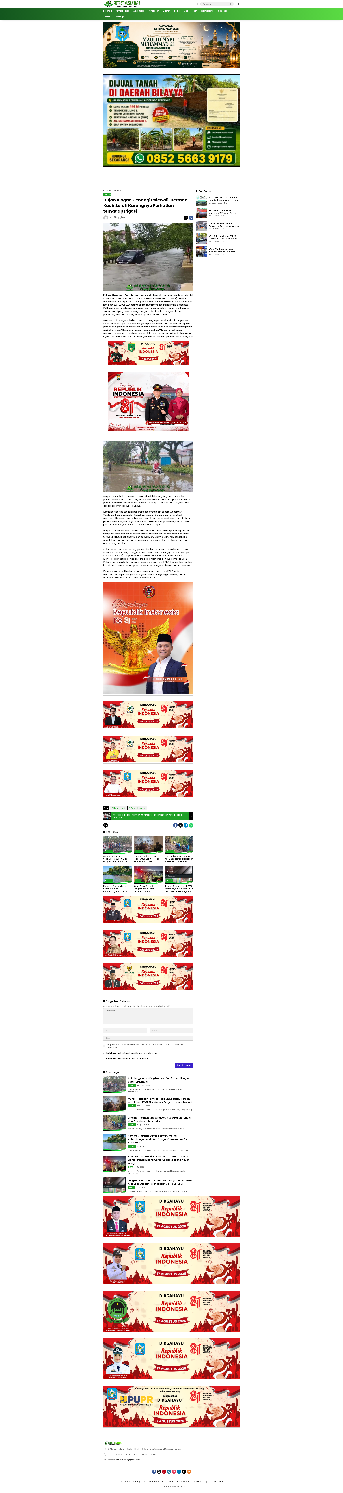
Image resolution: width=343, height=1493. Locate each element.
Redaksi (153, 1481)
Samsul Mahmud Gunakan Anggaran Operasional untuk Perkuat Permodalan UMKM (223, 224)
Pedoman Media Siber (179, 1481)
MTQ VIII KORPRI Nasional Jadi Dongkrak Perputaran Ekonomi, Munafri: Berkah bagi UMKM (224, 199)
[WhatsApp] (191, 825)
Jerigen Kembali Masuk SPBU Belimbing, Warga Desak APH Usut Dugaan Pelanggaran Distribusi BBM (179, 889)
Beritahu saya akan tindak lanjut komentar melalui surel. (132, 1053)
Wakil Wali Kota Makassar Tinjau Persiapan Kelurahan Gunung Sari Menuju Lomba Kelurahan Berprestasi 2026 (222, 250)
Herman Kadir (119, 808)
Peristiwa (107, 195)
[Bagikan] (191, 218)
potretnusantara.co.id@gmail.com (124, 1459)
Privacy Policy (200, 1481)
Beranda (123, 1481)
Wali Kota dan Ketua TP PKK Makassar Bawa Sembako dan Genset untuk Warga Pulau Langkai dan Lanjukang (224, 237)
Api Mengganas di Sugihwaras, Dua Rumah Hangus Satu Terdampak (115, 859)
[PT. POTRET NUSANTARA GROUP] (122, 4)
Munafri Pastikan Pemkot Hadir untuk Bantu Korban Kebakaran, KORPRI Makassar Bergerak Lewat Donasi (146, 859)
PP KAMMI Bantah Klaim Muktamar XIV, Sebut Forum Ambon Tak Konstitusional (222, 211)
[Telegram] (186, 825)
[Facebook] (175, 825)
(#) (110, 217)
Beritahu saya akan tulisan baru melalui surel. (127, 1058)
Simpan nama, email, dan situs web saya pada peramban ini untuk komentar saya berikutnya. (145, 1046)
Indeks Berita (217, 1481)
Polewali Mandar (138, 808)
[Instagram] (174, 1472)
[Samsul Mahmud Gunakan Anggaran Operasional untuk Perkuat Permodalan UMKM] (201, 226)
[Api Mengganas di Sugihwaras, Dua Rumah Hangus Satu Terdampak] (117, 845)
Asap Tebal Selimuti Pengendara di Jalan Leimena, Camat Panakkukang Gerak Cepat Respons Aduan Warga (147, 889)
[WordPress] (169, 1472)
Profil (162, 1481)
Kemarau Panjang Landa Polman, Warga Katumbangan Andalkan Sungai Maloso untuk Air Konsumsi (115, 889)
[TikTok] (184, 1472)
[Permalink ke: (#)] (106, 217)
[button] (231, 4)
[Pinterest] (164, 1472)
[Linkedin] (179, 1472)
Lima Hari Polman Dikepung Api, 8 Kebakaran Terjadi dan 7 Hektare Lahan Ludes (179, 859)
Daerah (169, 881)
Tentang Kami (138, 1481)
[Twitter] (180, 825)
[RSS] (189, 1472)
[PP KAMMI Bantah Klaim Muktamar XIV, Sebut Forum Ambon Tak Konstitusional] (201, 213)
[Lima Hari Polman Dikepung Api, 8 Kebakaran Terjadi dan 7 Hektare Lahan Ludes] (179, 845)
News (138, 881)
